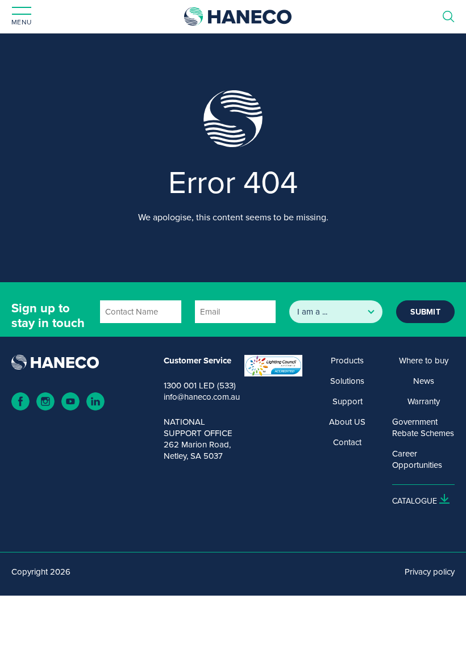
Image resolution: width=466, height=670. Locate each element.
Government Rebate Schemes (423, 427)
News (423, 381)
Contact (347, 442)
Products (347, 360)
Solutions (347, 381)
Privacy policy (430, 571)
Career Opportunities (417, 459)
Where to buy (423, 360)
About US (347, 422)
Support (347, 401)
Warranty (423, 401)
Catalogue (414, 500)
